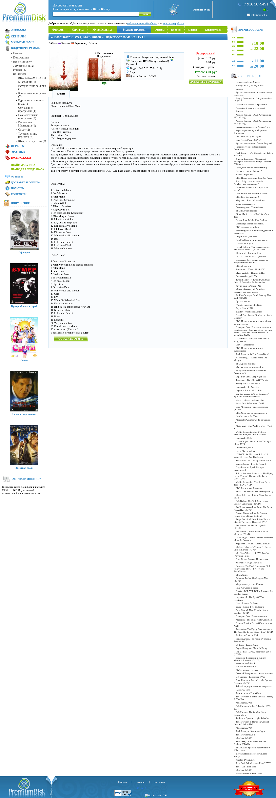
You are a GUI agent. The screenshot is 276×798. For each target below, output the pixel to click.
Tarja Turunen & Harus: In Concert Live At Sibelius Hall (251, 723)
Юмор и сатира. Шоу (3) (32, 140)
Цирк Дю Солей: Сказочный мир (251, 167)
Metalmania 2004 (244, 728)
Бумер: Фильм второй (24, 306)
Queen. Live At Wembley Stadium (252, 220)
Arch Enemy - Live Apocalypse (250, 731)
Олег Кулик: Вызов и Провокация (252, 559)
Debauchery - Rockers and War (250, 677)
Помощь (17, 188)
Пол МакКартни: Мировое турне (252, 240)
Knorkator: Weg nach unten (249, 562)
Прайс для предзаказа (27, 169)
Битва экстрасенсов (245, 204)
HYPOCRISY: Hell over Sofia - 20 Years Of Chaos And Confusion (251, 455)
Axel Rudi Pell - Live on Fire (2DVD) (253, 763)
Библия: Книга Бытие (246, 666)
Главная (122, 781)
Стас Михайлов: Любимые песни (252, 193)
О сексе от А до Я (244, 243)
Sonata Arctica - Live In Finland (251, 464)
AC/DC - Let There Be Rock (249, 305)
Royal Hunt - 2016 (244, 308)
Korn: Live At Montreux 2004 (250, 403)
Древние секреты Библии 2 (249, 171)
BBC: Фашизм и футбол (247, 227)
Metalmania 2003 (244, 702)
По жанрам (19, 73)
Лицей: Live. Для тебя (246, 236)
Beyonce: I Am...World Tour (249, 390)
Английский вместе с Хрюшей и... (252, 104)
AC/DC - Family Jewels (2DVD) (251, 256)
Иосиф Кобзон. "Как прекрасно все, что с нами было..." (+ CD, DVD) (252, 248)
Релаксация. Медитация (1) (27, 124)
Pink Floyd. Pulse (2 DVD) (248, 140)
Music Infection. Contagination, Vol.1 (253, 460)
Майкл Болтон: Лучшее (247, 670)
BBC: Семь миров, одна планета (251, 413)
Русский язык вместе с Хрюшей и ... (253, 127)
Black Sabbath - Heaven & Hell (250, 273)
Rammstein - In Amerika (247, 387)
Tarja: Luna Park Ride (246, 766)
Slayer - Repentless (244, 174)
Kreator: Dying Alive (245, 760)
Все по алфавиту (22, 61)
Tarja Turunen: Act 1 (245, 734)
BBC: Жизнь (242, 575)
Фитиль (239, 111)
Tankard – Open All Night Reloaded (252, 718)
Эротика (18, 151)
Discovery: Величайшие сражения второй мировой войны (251, 261)
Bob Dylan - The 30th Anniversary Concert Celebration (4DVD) (251, 502)
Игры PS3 (18, 146)
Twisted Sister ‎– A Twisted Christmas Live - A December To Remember (252, 281)
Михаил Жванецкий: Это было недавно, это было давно (249, 290)
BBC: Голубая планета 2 (247, 197)
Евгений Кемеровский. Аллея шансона (254, 673)
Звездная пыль (24, 467)
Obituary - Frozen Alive (247, 645)
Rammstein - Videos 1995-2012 (250, 269)
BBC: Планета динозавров (248, 136)
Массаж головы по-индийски (250, 367)
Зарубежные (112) (23, 65)
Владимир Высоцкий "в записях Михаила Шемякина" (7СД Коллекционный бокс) (250, 660)
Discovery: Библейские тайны (250, 223)
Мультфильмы (102, 29)
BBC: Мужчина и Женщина (249, 488)
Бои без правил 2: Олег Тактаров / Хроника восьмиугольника (251, 395)
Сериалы (78, 29)
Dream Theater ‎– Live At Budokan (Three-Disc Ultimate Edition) (251, 514)
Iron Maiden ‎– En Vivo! (247, 416)
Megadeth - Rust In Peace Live (250, 200)
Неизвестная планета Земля (249, 773)
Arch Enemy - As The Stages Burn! (252, 354)
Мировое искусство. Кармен (249, 584)
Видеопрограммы (134, 29)
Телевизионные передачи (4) (27, 135)
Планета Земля (243, 690)
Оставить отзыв (70, 338)
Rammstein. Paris (244, 438)
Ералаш (239, 89)
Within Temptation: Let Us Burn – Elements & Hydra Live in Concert (251, 433)
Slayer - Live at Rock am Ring (250, 400)
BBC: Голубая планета (246, 210)
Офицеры (24, 252)
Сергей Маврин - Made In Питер (252, 648)
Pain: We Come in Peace (247, 588)
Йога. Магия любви (245, 451)
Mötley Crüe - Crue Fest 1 (248, 383)
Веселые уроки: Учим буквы (249, 207)
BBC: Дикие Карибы (245, 363)
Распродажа (21, 157)
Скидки (192, 29)
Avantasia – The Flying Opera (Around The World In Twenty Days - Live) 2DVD (253, 630)
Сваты (24, 360)
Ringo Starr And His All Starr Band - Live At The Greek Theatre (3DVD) (252, 520)
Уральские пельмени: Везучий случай (254, 143)
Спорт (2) (24, 129)
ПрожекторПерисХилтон (248, 82)
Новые (17, 53)
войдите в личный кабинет (142, 23)
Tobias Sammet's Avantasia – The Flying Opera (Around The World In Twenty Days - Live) (253, 476)
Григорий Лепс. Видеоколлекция (251, 616)
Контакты (18, 194)
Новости (176, 29)
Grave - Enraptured (245, 344)
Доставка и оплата (25, 182)
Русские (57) (20, 69)
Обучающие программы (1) (27, 109)
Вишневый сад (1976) (246, 276)
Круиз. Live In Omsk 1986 (248, 286)
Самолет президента (24, 413)
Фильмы (58, 29)
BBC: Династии (243, 266)
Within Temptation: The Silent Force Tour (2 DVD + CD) (252, 483)
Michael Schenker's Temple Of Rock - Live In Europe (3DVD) (252, 548)
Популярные (21, 57)
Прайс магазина (23, 165)
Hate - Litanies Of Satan (247, 603)
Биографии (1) (27, 81)
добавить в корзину (205, 81)
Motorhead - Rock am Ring (248, 253)
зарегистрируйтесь (173, 23)
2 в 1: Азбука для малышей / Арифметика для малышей (248, 182)
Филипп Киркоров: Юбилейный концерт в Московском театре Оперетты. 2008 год (253, 161)
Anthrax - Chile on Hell (247, 635)
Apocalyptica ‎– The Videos (248, 693)
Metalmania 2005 (244, 738)
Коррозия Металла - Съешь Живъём (253, 543)
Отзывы (159, 29)
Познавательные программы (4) (28, 117)
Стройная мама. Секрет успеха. (251, 376)
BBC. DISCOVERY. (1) (32, 77)
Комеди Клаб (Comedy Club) (249, 85)
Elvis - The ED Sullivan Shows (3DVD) (254, 491)
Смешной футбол (244, 447)
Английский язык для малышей (250, 108)
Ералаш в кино (243, 301)
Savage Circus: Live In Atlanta (250, 607)
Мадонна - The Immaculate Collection (254, 619)
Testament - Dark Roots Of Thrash (252, 380)
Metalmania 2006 (244, 770)
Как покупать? (214, 29)
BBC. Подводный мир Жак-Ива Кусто (254, 178)
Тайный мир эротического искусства (254, 686)
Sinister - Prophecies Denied (249, 311)
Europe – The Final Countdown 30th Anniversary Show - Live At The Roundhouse (252, 569)
